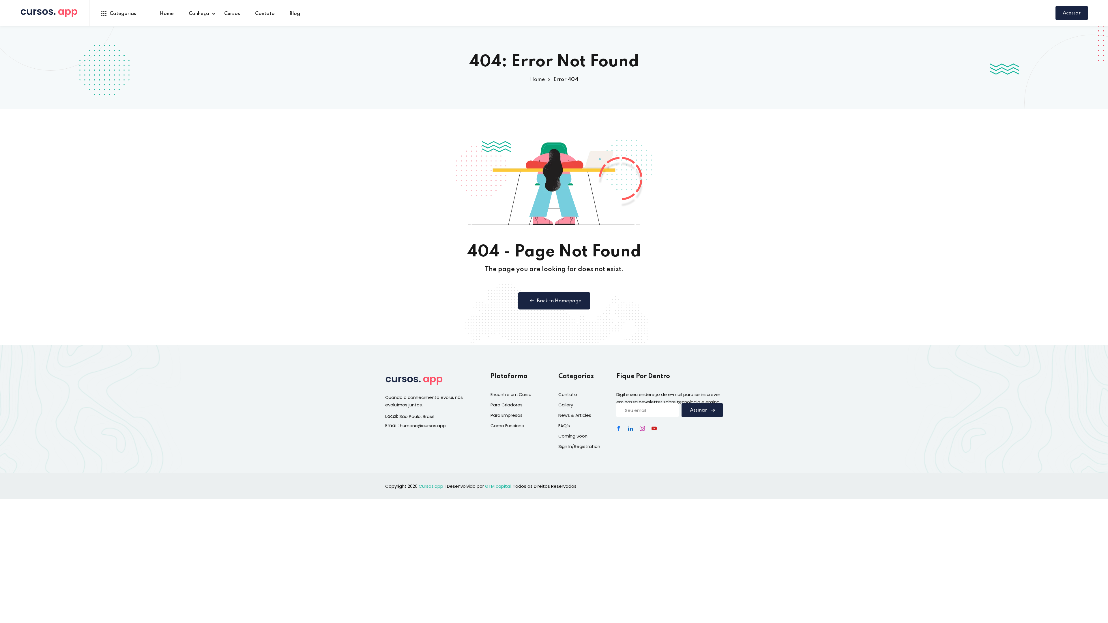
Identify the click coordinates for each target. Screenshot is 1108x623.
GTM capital (498, 486)
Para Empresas (507, 415)
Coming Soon (572, 436)
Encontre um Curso (511, 394)
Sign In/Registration (579, 446)
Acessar (1072, 13)
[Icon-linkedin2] (630, 428)
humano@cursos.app (423, 426)
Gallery (565, 405)
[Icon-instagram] (642, 428)
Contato (265, 13)
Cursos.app (431, 486)
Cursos (232, 13)
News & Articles (574, 415)
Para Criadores (507, 405)
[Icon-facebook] (618, 428)
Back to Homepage (559, 301)
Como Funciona (507, 426)
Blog (295, 13)
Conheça (199, 13)
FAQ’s (564, 426)
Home (167, 13)
